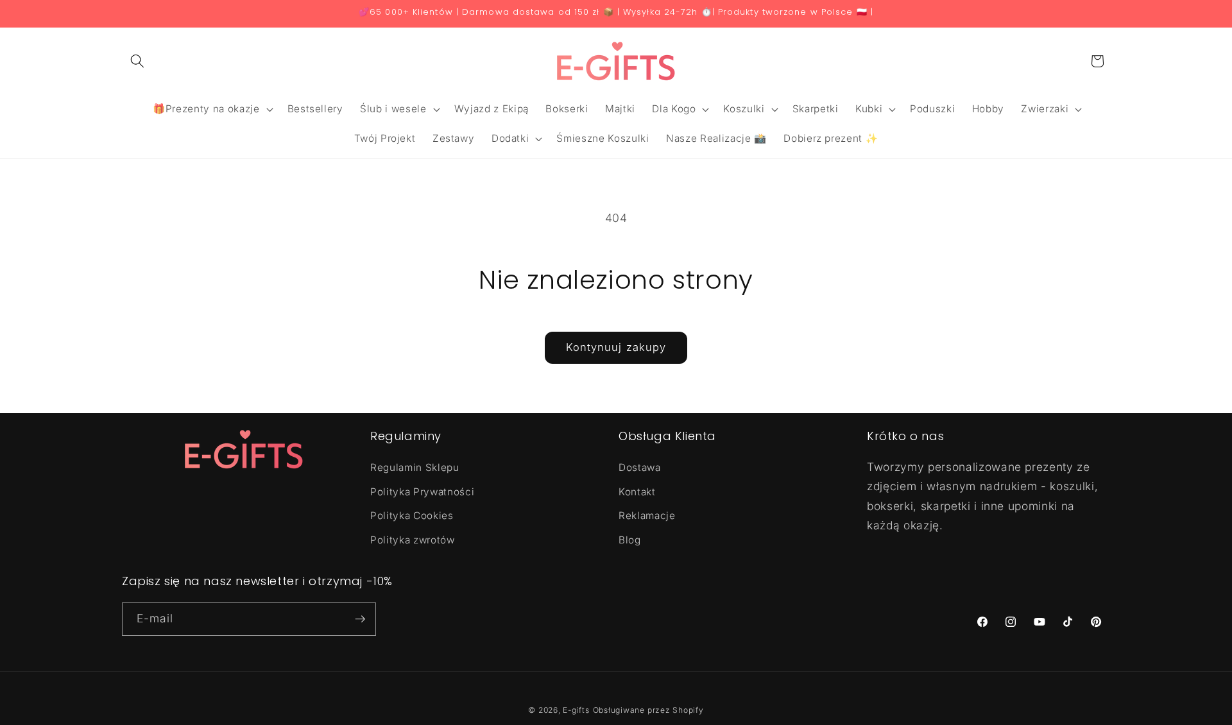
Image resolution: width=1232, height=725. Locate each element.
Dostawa (640, 467)
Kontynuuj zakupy (616, 347)
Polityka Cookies (412, 515)
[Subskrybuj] (360, 619)
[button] (137, 61)
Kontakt (637, 492)
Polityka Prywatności (422, 492)
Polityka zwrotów (412, 540)
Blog (630, 540)
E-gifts (576, 710)
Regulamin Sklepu (414, 467)
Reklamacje (647, 515)
